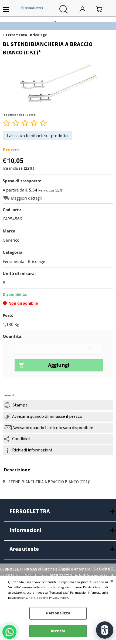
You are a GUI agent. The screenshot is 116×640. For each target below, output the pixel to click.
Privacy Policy (58, 598)
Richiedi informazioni (32, 450)
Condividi (21, 439)
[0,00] (103, 9)
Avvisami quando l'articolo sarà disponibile (52, 428)
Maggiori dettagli (26, 198)
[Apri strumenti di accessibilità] (104, 630)
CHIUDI (111, 581)
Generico (11, 240)
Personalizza (58, 613)
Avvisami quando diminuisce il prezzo (47, 416)
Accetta (58, 631)
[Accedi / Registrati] (86, 9)
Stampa (20, 405)
